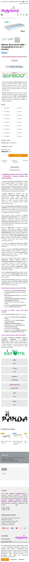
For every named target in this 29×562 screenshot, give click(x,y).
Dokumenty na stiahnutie (7, 524)
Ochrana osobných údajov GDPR (9, 521)
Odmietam (21, 559)
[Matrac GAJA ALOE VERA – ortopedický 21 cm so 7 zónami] (14, 28)
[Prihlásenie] (23, 14)
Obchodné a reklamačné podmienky (10, 518)
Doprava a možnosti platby (8, 523)
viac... (16, 505)
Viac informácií (11, 557)
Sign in (4, 469)
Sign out (4, 473)
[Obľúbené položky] (21, 14)
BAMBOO (14, 73)
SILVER (8, 66)
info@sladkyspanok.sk (17, 1)
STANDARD (14, 60)
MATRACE (3, 18)
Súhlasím (5, 559)
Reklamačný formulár (6, 519)
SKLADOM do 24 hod (11, 18)
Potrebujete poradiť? (14, 170)
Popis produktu (14, 167)
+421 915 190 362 (5, 1)
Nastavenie (14, 559)
